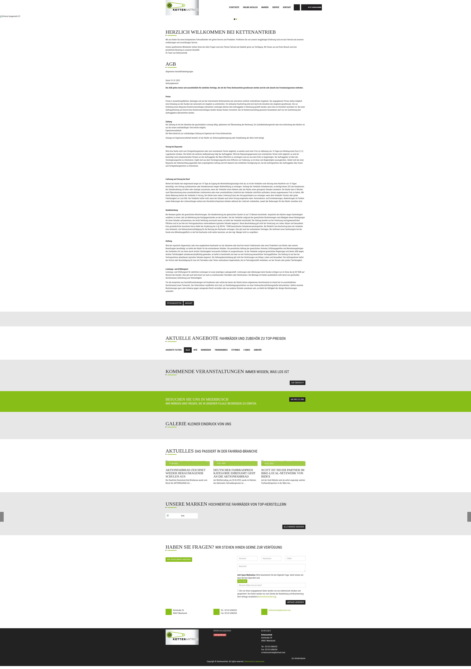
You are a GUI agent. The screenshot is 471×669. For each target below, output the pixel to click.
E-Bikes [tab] (247, 350)
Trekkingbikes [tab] (221, 350)
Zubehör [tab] (258, 350)
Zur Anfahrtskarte (298, 658)
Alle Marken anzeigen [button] (294, 527)
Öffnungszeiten (174, 303)
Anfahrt (188, 303)
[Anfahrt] (297, 7)
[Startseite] (182, 7)
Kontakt (287, 7)
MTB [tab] (195, 350)
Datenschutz (249, 661)
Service (275, 7)
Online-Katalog (250, 7)
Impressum (260, 661)
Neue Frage (242, 581)
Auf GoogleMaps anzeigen (179, 559)
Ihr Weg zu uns (297, 399)
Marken (264, 7)
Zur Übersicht (297, 383)
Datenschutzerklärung (266, 597)
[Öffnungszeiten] (304, 7)
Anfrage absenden (295, 602)
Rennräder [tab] (206, 350)
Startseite (234, 7)
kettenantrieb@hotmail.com (280, 610)
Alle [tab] (188, 350)
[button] (35, 16)
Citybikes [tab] (235, 350)
